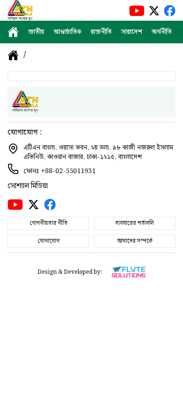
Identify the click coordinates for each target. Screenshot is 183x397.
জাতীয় (36, 32)
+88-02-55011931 (68, 171)
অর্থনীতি (162, 32)
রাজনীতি (101, 32)
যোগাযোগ (49, 241)
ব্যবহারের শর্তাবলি (134, 223)
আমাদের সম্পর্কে (134, 241)
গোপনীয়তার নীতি (49, 223)
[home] (13, 32)
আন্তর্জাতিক (67, 32)
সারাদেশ (131, 32)
